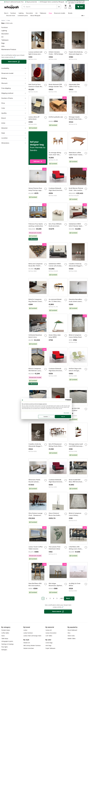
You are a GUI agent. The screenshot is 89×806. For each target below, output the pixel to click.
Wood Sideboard (72, 630)
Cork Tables (49, 636)
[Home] (11, 7)
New (8, 20)
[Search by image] (59, 7)
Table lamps (4, 638)
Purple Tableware (50, 648)
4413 (61, 598)
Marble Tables (72, 638)
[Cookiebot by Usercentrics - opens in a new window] (66, 400)
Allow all (63, 416)
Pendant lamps (5, 630)
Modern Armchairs (28, 648)
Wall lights (4, 649)
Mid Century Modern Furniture (32, 645)
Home (3, 20)
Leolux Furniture (28, 633)
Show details (66, 412)
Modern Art (26, 643)
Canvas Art (49, 630)
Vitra (69, 633)
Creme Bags (49, 643)
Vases (3, 636)
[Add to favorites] (45, 52)
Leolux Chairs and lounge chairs (32, 636)
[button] (75, 2)
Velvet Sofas (71, 636)
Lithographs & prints (7, 641)
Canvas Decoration (51, 633)
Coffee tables (5, 633)
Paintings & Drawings (7, 644)
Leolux (25, 630)
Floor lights (4, 647)
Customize (46, 416)
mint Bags (48, 645)
